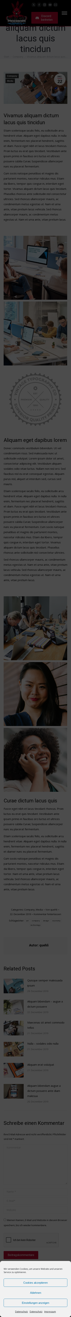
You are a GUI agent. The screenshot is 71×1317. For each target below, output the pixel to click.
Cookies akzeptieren (35, 1282)
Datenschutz (21, 1311)
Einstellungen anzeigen (35, 1302)
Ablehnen (35, 1292)
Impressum (50, 1311)
